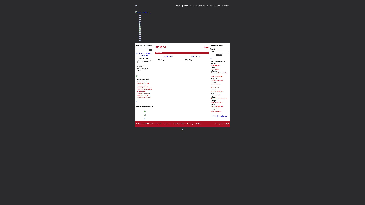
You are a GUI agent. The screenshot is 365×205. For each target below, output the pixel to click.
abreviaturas (215, 6)
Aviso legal (190, 124)
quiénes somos (188, 6)
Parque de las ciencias (217, 80)
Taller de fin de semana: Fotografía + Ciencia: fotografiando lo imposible (144, 95)
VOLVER (206, 47)
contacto (225, 6)
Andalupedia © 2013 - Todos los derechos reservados (153, 124)
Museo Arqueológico (216, 111)
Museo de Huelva (215, 84)
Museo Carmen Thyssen (217, 91)
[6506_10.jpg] (195, 56)
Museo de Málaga (215, 95)
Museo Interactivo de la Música (219, 98)
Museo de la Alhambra (216, 76)
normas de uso (202, 6)
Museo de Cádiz (215, 69)
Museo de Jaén (215, 87)
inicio (178, 6)
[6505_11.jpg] (168, 56)
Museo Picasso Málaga (217, 102)
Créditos (198, 124)
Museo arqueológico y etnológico (219, 73)
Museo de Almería (215, 65)
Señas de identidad (179, 124)
